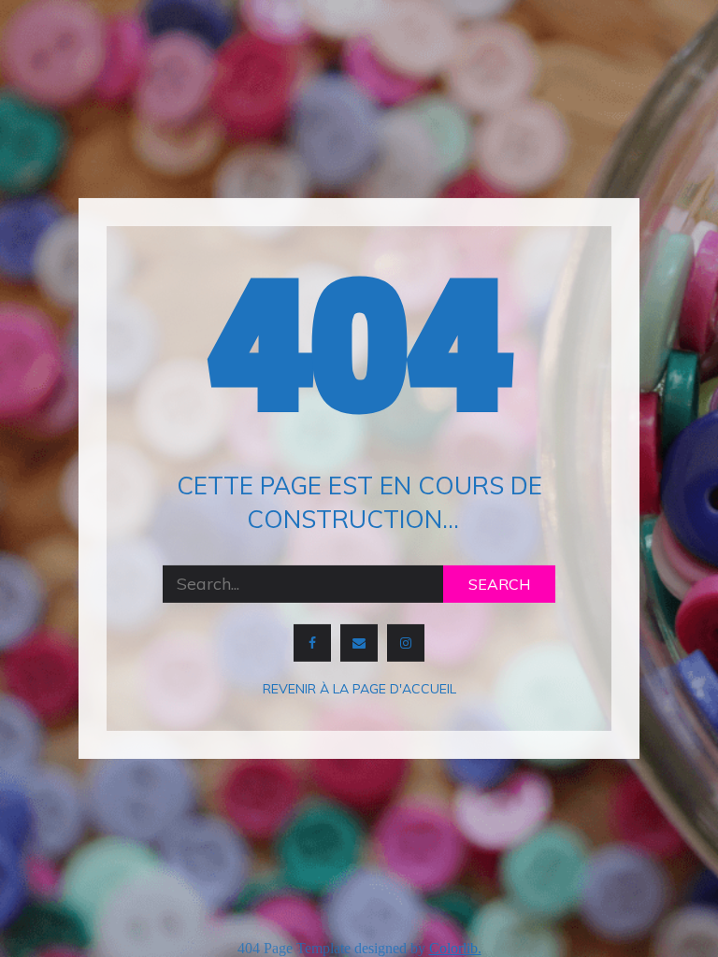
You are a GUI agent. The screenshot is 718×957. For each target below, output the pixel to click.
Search (499, 584)
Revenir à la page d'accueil (359, 688)
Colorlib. (455, 948)
